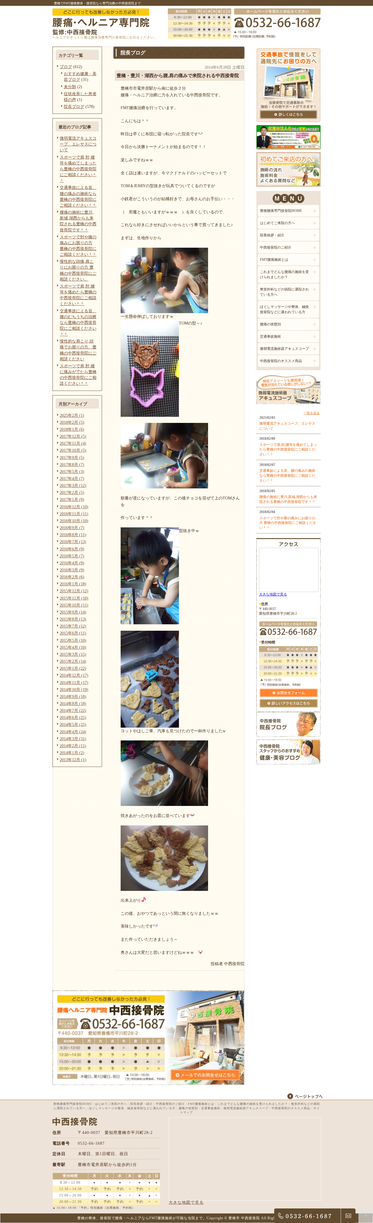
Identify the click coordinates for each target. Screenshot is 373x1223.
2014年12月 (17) (74, 675)
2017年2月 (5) (72, 492)
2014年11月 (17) (74, 682)
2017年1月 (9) (72, 499)
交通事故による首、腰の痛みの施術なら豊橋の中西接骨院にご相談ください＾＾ (287, 476)
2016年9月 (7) (72, 527)
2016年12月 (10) (74, 506)
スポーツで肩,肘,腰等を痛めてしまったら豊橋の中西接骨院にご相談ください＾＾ (78, 169)
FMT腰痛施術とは (274, 260)
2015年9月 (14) (73, 612)
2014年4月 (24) (73, 731)
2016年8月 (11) (73, 534)
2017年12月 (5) (73, 436)
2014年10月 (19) (74, 689)
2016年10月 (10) (74, 520)
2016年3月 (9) (72, 570)
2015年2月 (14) (73, 661)
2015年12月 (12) (74, 591)
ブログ (66, 66)
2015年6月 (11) (73, 633)
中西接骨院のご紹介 (275, 247)
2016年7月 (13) (73, 541)
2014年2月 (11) (73, 745)
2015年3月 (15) (73, 654)
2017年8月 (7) (72, 464)
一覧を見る (312, 413)
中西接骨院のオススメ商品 (281, 361)
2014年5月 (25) (73, 724)
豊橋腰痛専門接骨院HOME (281, 211)
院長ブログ (74, 106)
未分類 (70, 86)
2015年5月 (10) (73, 640)
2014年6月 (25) (73, 717)
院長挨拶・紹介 (272, 235)
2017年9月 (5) (72, 457)
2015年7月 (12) (73, 626)
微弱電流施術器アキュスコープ (284, 349)
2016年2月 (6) (72, 577)
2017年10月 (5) (73, 450)
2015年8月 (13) (73, 619)
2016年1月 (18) (73, 584)
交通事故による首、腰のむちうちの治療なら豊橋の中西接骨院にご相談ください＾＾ (78, 323)
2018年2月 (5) (72, 422)
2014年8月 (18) (73, 703)
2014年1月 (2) (72, 752)
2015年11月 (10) (74, 598)
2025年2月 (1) (72, 415)
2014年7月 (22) (73, 710)
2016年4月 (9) (72, 563)
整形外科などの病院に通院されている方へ (284, 292)
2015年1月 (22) (73, 668)
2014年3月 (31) (73, 738)
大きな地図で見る (273, 594)
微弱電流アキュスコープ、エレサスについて (78, 144)
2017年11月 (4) (73, 443)
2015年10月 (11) (74, 605)
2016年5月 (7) (72, 556)
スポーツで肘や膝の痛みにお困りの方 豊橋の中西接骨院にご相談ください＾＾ (287, 523)
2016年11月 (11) (74, 513)
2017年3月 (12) (73, 485)
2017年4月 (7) (72, 478)
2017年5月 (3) (72, 471)
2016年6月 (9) (72, 549)
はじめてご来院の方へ (277, 223)
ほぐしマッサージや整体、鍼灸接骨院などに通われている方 (284, 309)
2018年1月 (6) (72, 429)
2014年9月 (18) (73, 696)
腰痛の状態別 (270, 324)
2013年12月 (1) (73, 759)
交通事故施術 (270, 336)
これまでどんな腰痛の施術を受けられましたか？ (284, 274)
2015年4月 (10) (73, 647)
